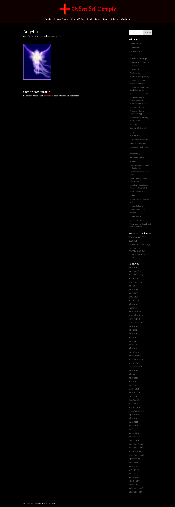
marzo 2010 (134, 433)
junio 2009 (133, 466)
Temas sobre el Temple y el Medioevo (140, 225)
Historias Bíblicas (138, 128)
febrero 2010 (134, 437)
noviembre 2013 (136, 275)
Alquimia (134, 47)
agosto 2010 (134, 415)
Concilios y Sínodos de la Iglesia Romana (139, 88)
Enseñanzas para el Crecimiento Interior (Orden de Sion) (138, 100)
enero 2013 (133, 308)
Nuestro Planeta (137, 157)
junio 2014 (133, 268)
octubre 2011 (134, 363)
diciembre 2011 (135, 356)
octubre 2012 (134, 319)
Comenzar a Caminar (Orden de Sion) (137, 82)
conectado (48, 96)
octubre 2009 (135, 452)
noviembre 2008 (136, 492)
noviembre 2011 (136, 360)
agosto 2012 (134, 326)
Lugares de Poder (138, 143)
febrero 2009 (134, 481)
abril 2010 (133, 429)
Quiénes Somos (61, 19)
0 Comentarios (54, 36)
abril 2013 (133, 297)
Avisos (134, 55)
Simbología (136, 220)
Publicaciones (93, 19)
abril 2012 (133, 341)
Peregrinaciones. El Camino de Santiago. (140, 166)
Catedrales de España (139, 77)
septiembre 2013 (136, 282)
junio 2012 (133, 334)
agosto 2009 (134, 459)
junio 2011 (133, 378)
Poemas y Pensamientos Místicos (139, 179)
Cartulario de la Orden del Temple (139, 64)
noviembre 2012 (136, 315)
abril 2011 (133, 385)
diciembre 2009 (136, 444)
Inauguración (136, 132)
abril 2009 (133, 474)
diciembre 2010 (136, 400)
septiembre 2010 (136, 411)
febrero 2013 (134, 304)
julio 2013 (133, 286)
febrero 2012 (134, 348)
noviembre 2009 (136, 448)
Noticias (114, 19)
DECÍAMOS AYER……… (138, 237)
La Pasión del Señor (139, 139)
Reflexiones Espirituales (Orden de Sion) (139, 186)
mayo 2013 (133, 293)
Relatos (134, 195)
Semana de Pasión (138, 206)
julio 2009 (133, 463)
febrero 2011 (134, 393)
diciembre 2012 (135, 312)
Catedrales (135, 73)
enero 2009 (134, 485)
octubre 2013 (134, 279)
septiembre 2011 (136, 367)
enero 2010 (134, 440)
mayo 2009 (134, 470)
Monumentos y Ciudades (139, 148)
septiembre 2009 (136, 455)
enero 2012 (134, 352)
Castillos (135, 69)
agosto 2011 (134, 371)
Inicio (48, 19)
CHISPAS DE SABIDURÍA (139, 245)
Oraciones (135, 161)
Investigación (136, 136)
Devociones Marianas (139, 94)
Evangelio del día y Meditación (137, 112)
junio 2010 (133, 422)
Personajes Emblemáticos (139, 173)
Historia (134, 124)
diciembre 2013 (135, 271)
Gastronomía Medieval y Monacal (139, 119)
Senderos (135, 216)
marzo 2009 (134, 477)
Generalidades (77, 19)
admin (30, 36)
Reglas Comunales (138, 192)
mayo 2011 (133, 382)
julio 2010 (133, 418)
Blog (105, 19)
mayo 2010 (133, 426)
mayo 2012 (133, 337)
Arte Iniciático (136, 51)
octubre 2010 (134, 407)
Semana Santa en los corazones (137, 211)
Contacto (125, 19)
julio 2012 (133, 330)
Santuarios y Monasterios (139, 200)
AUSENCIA (133, 241)
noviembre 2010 (136, 404)
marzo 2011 (134, 389)
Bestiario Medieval (138, 59)
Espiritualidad (137, 107)
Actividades (136, 43)
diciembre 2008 (136, 488)
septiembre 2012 (136, 323)
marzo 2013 (134, 301)
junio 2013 (133, 290)
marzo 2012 (134, 345)
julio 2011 (133, 374)
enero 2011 (133, 396)
